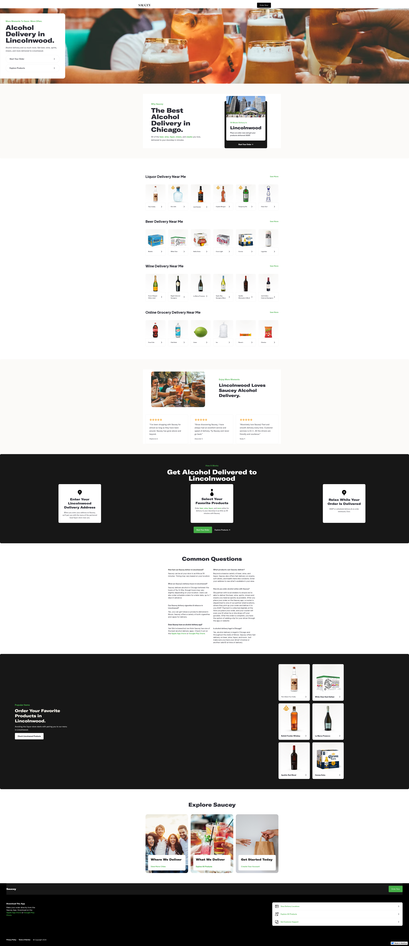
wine (167, 137)
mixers (178, 137)
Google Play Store (197, 633)
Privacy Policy (11, 940)
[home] (144, 5)
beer (162, 137)
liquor (172, 137)
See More (274, 176)
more (219, 508)
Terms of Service (24, 940)
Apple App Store (178, 633)
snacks (189, 137)
